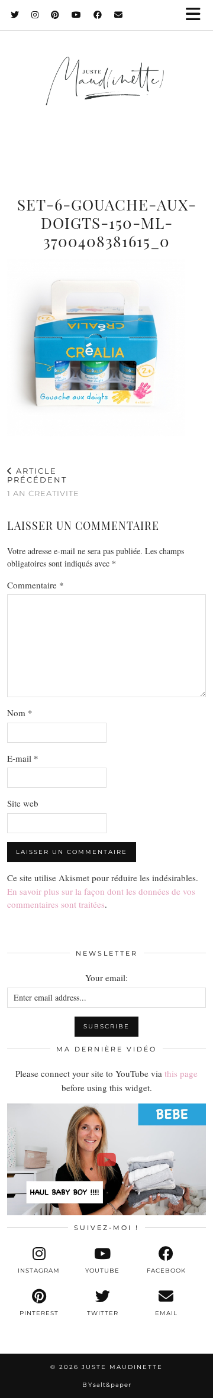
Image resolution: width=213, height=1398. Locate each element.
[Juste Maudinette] (106, 92)
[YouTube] (77, 14)
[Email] (118, 14)
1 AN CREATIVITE (43, 482)
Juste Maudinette (122, 1367)
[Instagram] (35, 14)
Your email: (106, 977)
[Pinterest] (55, 14)
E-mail (22, 758)
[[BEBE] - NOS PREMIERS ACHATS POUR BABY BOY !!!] (106, 1159)
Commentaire (35, 585)
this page (181, 1073)
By (106, 1385)
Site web (22, 803)
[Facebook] (97, 14)
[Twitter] (15, 14)
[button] (197, 15)
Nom (20, 713)
